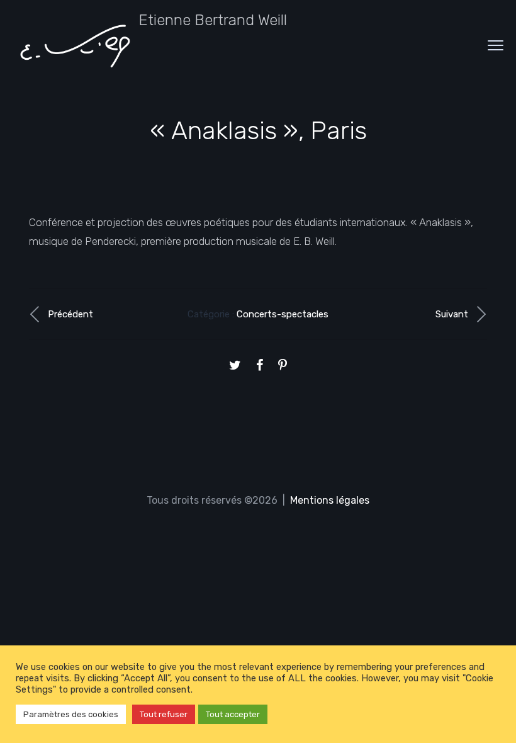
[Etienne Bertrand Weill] (75, 45)
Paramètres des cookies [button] (70, 714)
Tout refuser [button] (164, 714)
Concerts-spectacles (282, 314)
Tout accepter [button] (233, 714)
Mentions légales (329, 500)
